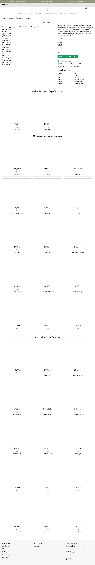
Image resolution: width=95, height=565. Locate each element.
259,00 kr (17, 409)
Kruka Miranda (78, 532)
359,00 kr (47, 247)
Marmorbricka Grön (17, 532)
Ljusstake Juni (78, 454)
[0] (85, 10)
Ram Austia (78, 213)
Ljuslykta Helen (47, 454)
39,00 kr (78, 286)
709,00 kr (17, 169)
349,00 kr (78, 409)
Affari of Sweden (80, 83)
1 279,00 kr (47, 409)
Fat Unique (17, 375)
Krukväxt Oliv (17, 454)
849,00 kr (78, 247)
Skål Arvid (47, 213)
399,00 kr (47, 325)
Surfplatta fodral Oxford (47, 292)
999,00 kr (17, 526)
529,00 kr (47, 169)
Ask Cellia (17, 292)
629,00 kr (47, 487)
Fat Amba (47, 174)
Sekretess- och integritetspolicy (75, 549)
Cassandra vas (47, 532)
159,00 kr (78, 448)
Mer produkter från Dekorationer (47, 136)
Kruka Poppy (17, 414)
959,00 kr (17, 208)
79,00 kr (78, 526)
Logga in (36, 546)
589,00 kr (17, 286)
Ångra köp (5, 558)
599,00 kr (17, 124)
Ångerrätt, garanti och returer (10, 555)
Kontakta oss (5, 546)
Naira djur (17, 252)
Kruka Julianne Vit (17, 493)
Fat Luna (47, 252)
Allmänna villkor (70, 546)
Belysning (38, 14)
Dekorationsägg (78, 292)
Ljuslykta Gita (47, 414)
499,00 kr (47, 124)
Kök (30, 14)
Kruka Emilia (47, 375)
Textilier (48, 14)
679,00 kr (17, 325)
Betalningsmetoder (7, 552)
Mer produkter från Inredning (47, 337)
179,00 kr (78, 208)
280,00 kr (47, 370)
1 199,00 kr (17, 448)
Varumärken (69, 555)
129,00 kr (78, 487)
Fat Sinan (17, 130)
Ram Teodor (47, 331)
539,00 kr (47, 286)
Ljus (55, 14)
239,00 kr (78, 325)
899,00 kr (47, 526)
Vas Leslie (78, 493)
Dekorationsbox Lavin (17, 213)
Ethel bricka (17, 174)
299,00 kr (78, 370)
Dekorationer (79, 81)
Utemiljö (63, 14)
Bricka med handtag (78, 414)
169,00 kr (17, 370)
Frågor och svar (6, 549)
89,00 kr (17, 247)
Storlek (60, 42)
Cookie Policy (70, 552)
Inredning (23, 14)
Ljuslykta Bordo (78, 375)
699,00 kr (78, 169)
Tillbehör (73, 14)
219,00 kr (47, 208)
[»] (47, 10)
